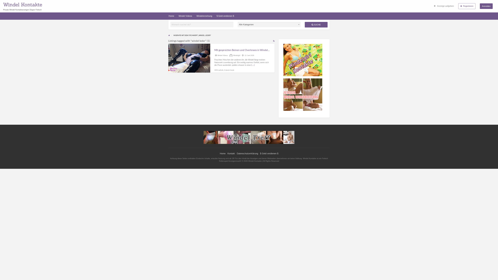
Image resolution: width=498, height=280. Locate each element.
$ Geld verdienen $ (225, 16)
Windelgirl (236, 55)
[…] (252, 65)
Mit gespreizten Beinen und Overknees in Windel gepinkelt (246, 49)
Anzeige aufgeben (445, 6)
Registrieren (468, 6)
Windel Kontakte (22, 4)
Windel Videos (185, 16)
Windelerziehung (204, 16)
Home (171, 16)
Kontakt (231, 153)
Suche (317, 25)
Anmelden (486, 6)
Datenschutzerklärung (247, 153)
